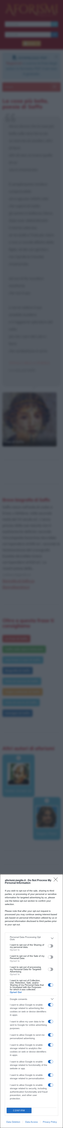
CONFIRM (19, 1110)
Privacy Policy (50, 1122)
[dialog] (31, 1001)
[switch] (50, 946)
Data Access (31, 1122)
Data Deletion (13, 1122)
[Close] (57, 880)
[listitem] (31, 938)
